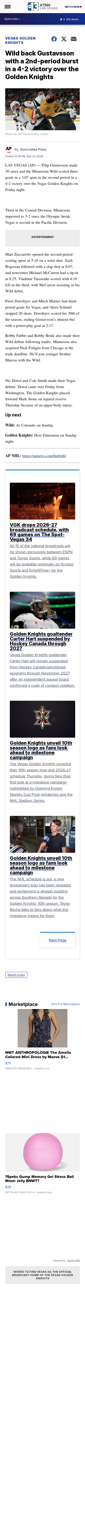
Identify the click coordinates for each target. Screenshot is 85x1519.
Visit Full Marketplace (65, 1004)
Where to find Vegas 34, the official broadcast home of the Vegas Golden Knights (42, 1275)
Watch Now (72, 6)
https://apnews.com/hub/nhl (44, 455)
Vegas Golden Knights (20, 40)
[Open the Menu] (7, 6)
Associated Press (33, 149)
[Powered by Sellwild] (73, 1260)
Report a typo (16, 974)
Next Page (57, 940)
